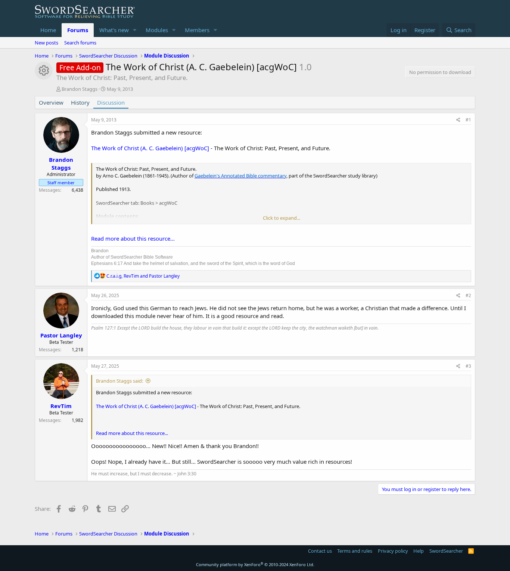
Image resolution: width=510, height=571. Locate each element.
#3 (468, 366)
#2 (468, 295)
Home (48, 30)
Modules (157, 30)
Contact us (320, 550)
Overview (51, 102)
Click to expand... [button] (281, 217)
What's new (114, 30)
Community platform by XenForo (255, 564)
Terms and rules (354, 550)
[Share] (458, 120)
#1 (468, 120)
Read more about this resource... (133, 238)
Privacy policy (393, 550)
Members (197, 30)
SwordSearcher (446, 550)
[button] (135, 30)
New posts (46, 42)
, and (143, 276)
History (80, 102)
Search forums (80, 42)
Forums (77, 30)
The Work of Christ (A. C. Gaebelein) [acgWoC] (150, 148)
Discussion (111, 102)
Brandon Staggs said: (119, 380)
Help (418, 550)
